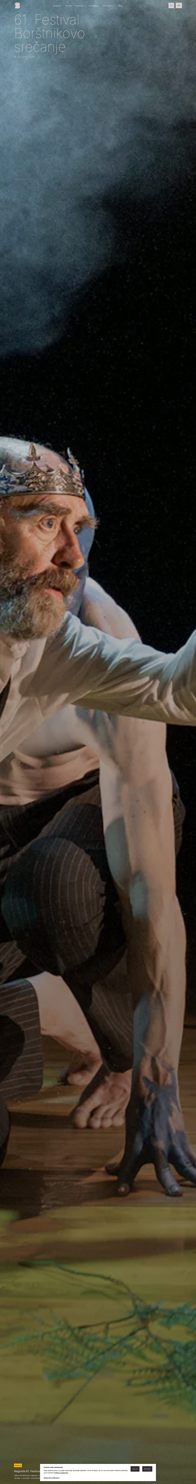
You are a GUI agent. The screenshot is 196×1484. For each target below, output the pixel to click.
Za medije (93, 6)
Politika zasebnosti (61, 1473)
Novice (68, 6)
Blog (120, 6)
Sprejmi (147, 1469)
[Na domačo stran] (17, 5)
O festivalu (78, 6)
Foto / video (108, 6)
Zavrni (135, 1469)
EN (180, 6)
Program (56, 6)
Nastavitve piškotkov (51, 1478)
